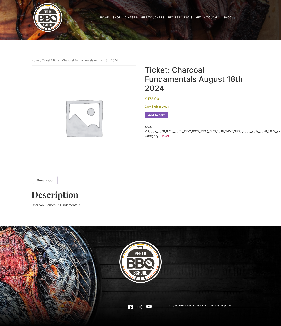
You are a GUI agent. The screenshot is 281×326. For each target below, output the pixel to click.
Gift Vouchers (152, 17)
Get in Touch (206, 17)
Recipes (174, 17)
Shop (117, 17)
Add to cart (156, 115)
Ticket (46, 60)
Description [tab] (45, 180)
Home (104, 17)
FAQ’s (188, 17)
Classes (131, 17)
